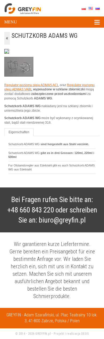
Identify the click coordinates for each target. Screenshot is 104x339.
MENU (10, 22)
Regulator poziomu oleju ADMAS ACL (31, 85)
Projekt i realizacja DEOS (71, 334)
